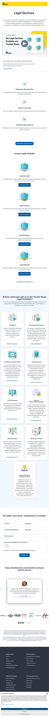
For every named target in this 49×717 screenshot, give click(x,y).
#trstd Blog (28, 687)
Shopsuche (8, 663)
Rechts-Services (29, 658)
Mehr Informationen (24, 184)
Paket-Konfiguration (10, 689)
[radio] (24, 545)
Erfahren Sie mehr (7, 68)
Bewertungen (29, 682)
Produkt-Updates (10, 661)
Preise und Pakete (10, 687)
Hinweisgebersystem (10, 667)
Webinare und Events (31, 663)
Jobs (7, 658)
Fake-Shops (29, 685)
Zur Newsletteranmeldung (12, 665)
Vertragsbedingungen (11, 685)
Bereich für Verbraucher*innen (33, 678)
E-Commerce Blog (30, 665)
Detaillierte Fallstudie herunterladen (24, 596)
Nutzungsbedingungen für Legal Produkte (30, 632)
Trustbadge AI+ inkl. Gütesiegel (33, 656)
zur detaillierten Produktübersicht (24, 281)
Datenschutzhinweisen (29, 550)
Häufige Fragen (9, 682)
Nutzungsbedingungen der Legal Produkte (28, 640)
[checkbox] (24, 546)
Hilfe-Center (9, 680)
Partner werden (29, 661)
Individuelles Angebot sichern (24, 143)
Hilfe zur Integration (10, 678)
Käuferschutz (29, 680)
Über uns (8, 656)
